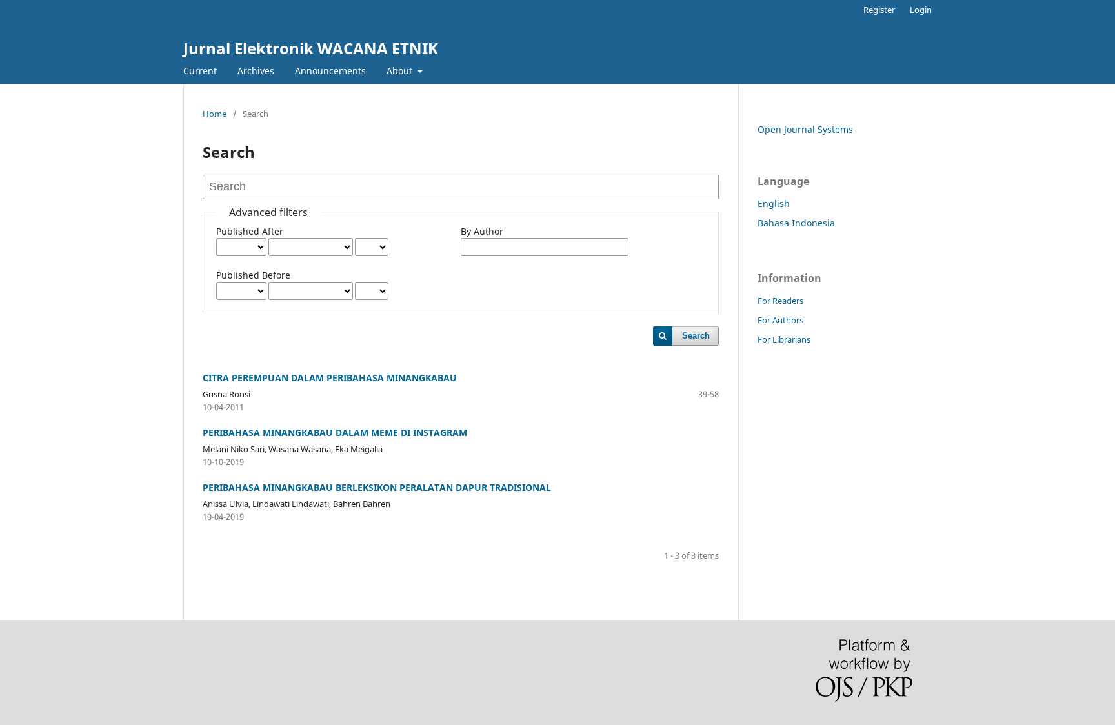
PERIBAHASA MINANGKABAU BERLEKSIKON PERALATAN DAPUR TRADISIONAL (377, 487)
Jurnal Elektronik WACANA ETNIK (310, 48)
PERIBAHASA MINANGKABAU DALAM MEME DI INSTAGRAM (335, 432)
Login (921, 9)
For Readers (780, 300)
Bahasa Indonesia (796, 223)
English (774, 203)
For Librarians (784, 339)
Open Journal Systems (805, 129)
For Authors (780, 320)
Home (214, 113)
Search (696, 336)
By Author (482, 231)
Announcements (330, 71)
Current (200, 71)
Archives (255, 71)
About (401, 71)
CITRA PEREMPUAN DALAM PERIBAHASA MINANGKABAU (330, 378)
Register (879, 9)
